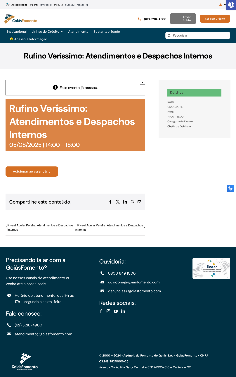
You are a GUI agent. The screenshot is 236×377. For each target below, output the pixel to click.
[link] (231, 5)
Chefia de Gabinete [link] (179, 126)
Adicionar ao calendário (32, 171)
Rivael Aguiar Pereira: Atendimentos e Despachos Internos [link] (40, 227)
